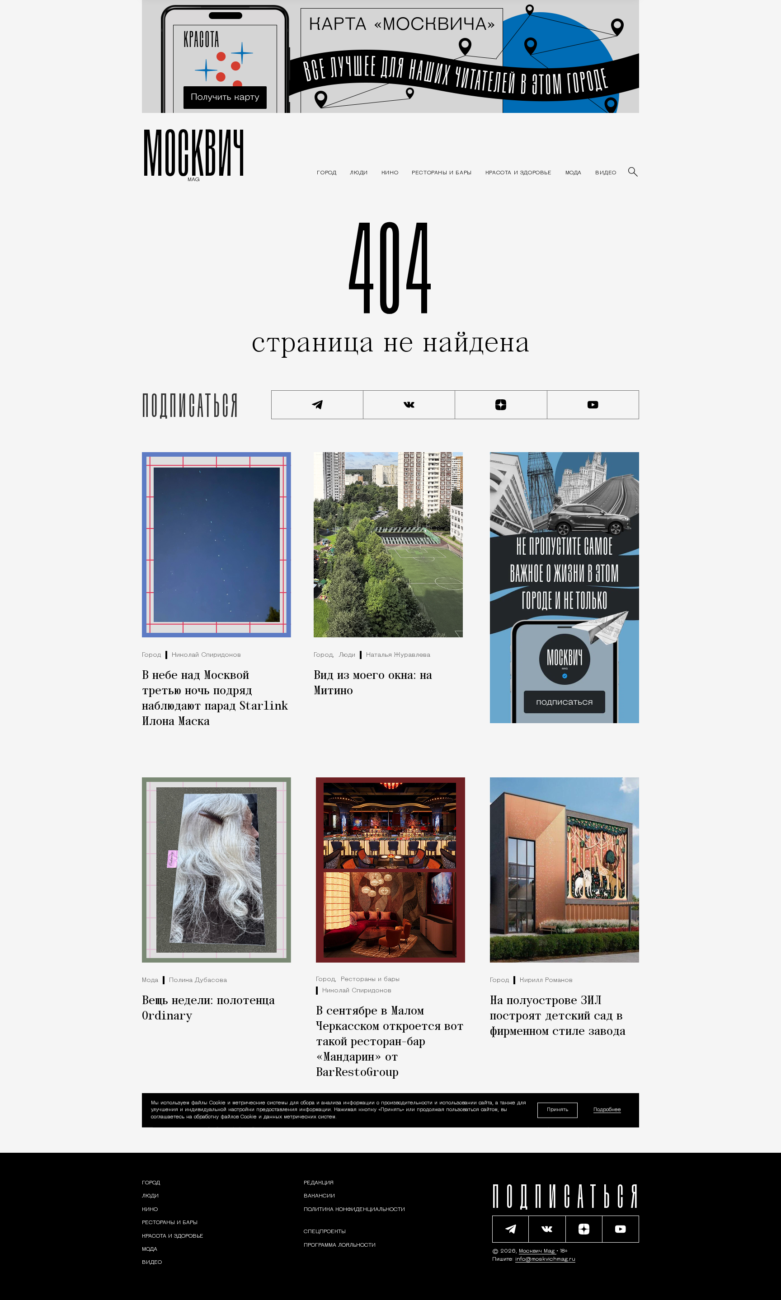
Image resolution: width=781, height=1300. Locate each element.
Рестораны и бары (370, 979)
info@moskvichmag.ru (545, 1259)
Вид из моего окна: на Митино (373, 683)
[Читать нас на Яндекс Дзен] (501, 404)
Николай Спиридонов (206, 655)
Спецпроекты (325, 1232)
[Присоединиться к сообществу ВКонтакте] (409, 404)
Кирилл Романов (546, 980)
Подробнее (607, 1110)
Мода (150, 980)
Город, (324, 655)
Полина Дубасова (198, 980)
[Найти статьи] (633, 172)
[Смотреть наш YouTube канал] (593, 404)
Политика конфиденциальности (354, 1209)
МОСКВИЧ (193, 152)
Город (151, 655)
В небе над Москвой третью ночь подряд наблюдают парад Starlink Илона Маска (215, 698)
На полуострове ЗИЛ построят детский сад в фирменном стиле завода (558, 1016)
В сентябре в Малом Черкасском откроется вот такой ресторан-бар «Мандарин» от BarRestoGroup (390, 1042)
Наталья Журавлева (398, 655)
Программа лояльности (340, 1245)
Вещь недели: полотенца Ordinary (208, 1009)
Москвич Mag (537, 1251)
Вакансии (319, 1196)
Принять (557, 1110)
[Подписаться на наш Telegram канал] (317, 404)
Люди (347, 655)
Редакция (319, 1183)
